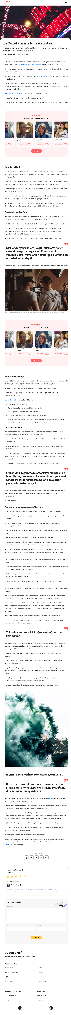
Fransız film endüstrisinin (13, 400)
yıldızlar (49, 798)
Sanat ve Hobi (42, 977)
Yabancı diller (8, 981)
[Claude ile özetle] (31, 857)
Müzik (40, 967)
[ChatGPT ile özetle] (26, 857)
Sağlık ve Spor (9, 977)
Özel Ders (41, 972)
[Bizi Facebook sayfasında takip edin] (20, 1008)
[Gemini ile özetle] (36, 857)
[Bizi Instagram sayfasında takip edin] (51, 1008)
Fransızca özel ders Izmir (13, 93)
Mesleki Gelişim (9, 967)
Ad (8, 925)
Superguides (42, 981)
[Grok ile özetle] (41, 857)
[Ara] (66, 2)
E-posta (39, 925)
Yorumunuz (9, 906)
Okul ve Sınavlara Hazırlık (11, 972)
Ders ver (7, 1000)
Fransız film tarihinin (42, 76)
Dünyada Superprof (10, 995)
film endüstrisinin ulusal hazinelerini (31, 64)
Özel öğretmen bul (42, 995)
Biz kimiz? (39, 1000)
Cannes (21, 423)
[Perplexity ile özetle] (46, 857)
